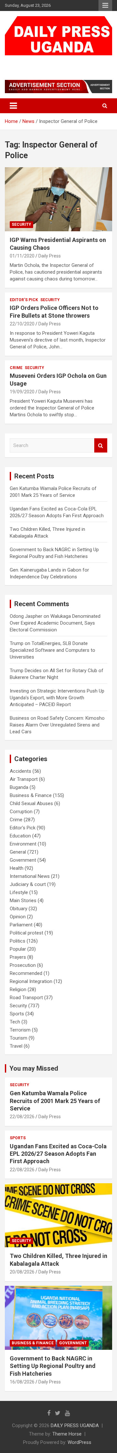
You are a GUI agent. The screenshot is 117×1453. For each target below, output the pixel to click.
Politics (17, 941)
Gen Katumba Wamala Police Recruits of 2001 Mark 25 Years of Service (55, 1101)
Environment (23, 844)
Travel (16, 1046)
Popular (18, 949)
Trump (16, 643)
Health (16, 868)
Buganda (19, 787)
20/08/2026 (22, 1271)
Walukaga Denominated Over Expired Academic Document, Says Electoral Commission (55, 623)
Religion (18, 989)
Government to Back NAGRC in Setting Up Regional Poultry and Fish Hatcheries (53, 1366)
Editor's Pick (24, 300)
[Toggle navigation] (13, 105)
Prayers (18, 957)
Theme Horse (67, 1434)
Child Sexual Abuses (31, 803)
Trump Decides (26, 670)
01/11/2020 (22, 255)
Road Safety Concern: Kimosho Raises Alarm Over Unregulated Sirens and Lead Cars (57, 725)
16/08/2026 (22, 1381)
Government (23, 860)
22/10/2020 (22, 323)
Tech (15, 1022)
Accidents (20, 771)
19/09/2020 (22, 391)
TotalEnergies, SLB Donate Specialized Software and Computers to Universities (52, 650)
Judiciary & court (28, 884)
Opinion (18, 917)
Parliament (21, 925)
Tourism (18, 1038)
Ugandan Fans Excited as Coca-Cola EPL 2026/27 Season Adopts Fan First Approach (58, 1154)
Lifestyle (19, 892)
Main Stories (23, 900)
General (18, 852)
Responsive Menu (105, 5)
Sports (17, 1014)
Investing (19, 691)
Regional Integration (31, 981)
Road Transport (26, 997)
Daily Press (49, 255)
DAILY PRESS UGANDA (54, 61)
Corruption (21, 811)
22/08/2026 (22, 1116)
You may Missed (33, 1068)
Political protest (26, 933)
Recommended (26, 973)
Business (19, 718)
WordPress (79, 1442)
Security (21, 224)
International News (30, 876)
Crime (16, 368)
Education (20, 836)
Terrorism (20, 1030)
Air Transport (24, 779)
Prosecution (23, 965)
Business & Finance (31, 795)
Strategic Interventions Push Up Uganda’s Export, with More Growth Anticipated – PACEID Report (57, 697)
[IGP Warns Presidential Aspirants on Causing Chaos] (58, 199)
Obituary (18, 909)
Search (100, 445)
